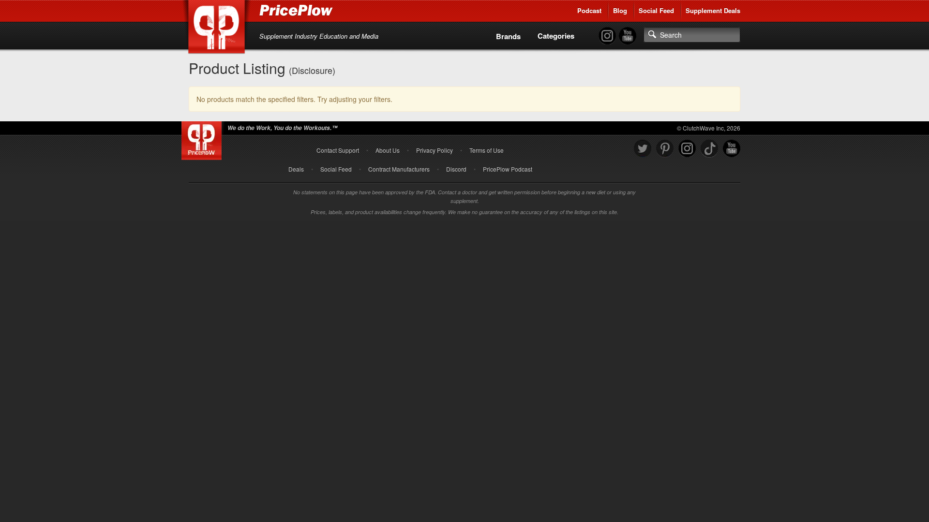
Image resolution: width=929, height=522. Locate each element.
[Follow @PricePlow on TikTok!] (709, 149)
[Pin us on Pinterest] (665, 149)
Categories (556, 35)
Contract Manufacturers (399, 169)
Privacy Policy (434, 150)
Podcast (589, 10)
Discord (456, 169)
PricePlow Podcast (507, 169)
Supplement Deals (713, 10)
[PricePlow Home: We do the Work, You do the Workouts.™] (218, 28)
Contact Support (337, 150)
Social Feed (656, 10)
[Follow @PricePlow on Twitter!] (642, 149)
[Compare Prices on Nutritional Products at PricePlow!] (203, 138)
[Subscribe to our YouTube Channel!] (627, 36)
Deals (296, 169)
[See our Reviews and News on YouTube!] (731, 149)
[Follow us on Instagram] (687, 149)
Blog (620, 10)
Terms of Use (486, 150)
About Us (387, 150)
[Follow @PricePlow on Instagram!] (607, 36)
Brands (508, 36)
